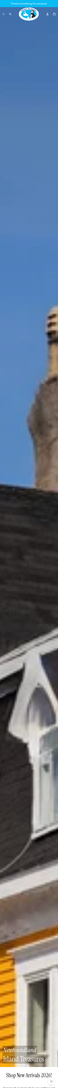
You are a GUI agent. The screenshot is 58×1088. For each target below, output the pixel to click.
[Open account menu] (47, 14)
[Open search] (10, 14)
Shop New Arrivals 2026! (29, 1075)
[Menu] (3, 14)
